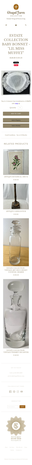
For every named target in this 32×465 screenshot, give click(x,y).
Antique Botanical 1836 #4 (16, 177)
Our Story (12, 447)
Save (17, 65)
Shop (6, 447)
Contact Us (19, 450)
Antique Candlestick (16, 211)
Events (12, 450)
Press (25, 447)
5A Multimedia (24, 459)
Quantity (13, 108)
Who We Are (19, 447)
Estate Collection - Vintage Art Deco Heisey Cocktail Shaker (16, 270)
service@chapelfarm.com (16, 376)
